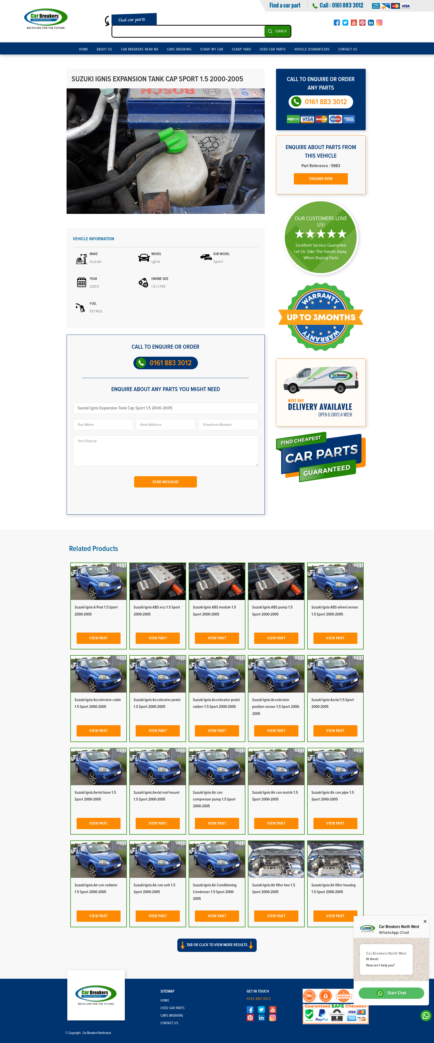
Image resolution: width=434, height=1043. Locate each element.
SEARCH (281, 31)
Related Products (93, 549)
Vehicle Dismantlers (312, 49)
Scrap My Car (211, 49)
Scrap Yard (241, 49)
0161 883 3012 (347, 5)
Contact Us (348, 49)
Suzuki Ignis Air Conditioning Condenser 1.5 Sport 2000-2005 (215, 892)
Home (83, 49)
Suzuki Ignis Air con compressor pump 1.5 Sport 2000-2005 (214, 799)
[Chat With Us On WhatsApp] (424, 1017)
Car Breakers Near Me (140, 49)
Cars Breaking (179, 49)
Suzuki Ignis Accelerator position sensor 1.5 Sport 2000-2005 (276, 706)
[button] (217, 949)
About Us (105, 49)
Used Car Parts (273, 49)
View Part (98, 638)
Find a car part (284, 5)
